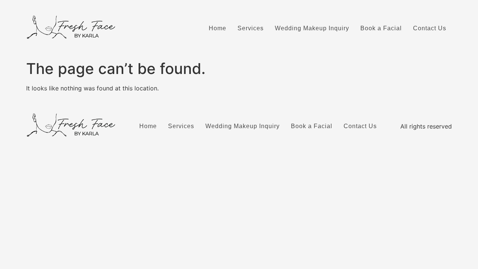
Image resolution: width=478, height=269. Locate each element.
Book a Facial (381, 28)
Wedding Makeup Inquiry (312, 28)
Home (217, 28)
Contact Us (429, 28)
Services (251, 28)
